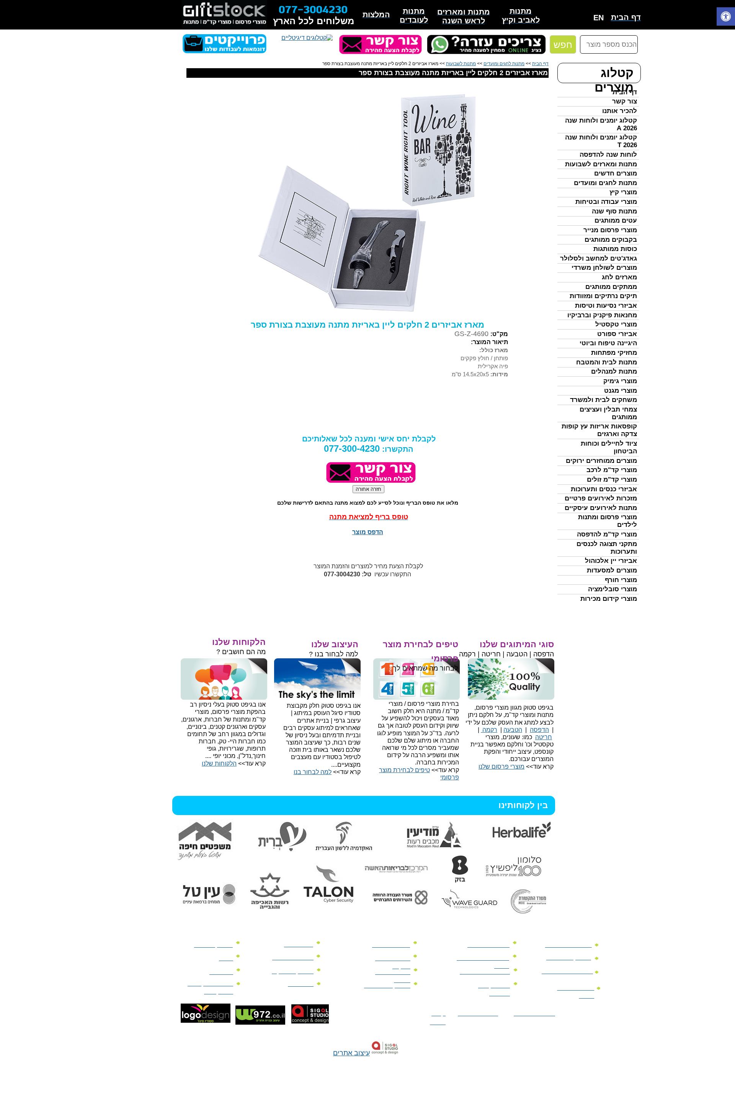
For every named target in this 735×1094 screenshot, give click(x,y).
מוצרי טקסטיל (616, 324)
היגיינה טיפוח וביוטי (608, 343)
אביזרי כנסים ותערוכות (604, 489)
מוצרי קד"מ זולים (612, 479)
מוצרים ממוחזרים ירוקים (601, 460)
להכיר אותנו (619, 111)
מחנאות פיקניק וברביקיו (602, 315)
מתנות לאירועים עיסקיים (601, 508)
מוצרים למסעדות (612, 570)
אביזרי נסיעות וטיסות (606, 305)
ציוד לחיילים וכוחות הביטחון (609, 447)
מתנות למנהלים (614, 371)
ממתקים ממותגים (611, 286)
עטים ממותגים (616, 220)
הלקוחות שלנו (219, 763)
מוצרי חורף (621, 580)
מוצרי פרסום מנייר (610, 230)
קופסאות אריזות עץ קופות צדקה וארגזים (599, 430)
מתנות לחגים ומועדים (605, 183)
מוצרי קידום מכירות (608, 598)
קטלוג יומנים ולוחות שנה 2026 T (601, 141)
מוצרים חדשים (615, 173)
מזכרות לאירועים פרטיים (601, 498)
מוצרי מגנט (620, 390)
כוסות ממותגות (615, 249)
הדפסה (539, 730)
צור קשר (624, 101)
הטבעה (512, 730)
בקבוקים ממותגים (611, 239)
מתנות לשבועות (461, 63)
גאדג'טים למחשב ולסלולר (598, 258)
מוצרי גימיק (620, 381)
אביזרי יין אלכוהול (611, 560)
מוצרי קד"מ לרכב (611, 470)
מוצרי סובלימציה (612, 589)
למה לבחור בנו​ (313, 772)
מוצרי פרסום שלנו (501, 766)
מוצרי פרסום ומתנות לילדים (607, 520)
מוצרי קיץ (623, 192)
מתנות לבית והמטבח (606, 362)
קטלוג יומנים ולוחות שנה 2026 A (601, 124)
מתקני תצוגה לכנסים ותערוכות (607, 547)
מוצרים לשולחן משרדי (604, 267)
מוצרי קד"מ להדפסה (607, 534)
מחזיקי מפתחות (614, 352)
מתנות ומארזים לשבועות (601, 164)
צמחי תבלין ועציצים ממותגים (608, 413)
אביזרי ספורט (617, 334)
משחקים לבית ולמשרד (603, 399)
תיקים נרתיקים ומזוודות (603, 296)
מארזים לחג (619, 277)
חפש (563, 44)
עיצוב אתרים (351, 1053)
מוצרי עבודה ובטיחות (606, 201)
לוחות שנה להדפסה (608, 154)
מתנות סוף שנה (614, 211)
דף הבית (624, 92)
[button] (726, 17)
